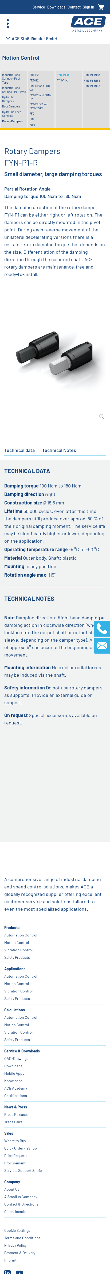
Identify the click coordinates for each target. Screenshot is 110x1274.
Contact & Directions (21, 1204)
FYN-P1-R (63, 74)
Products (11, 927)
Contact (74, 7)
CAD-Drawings (16, 1058)
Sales (8, 1133)
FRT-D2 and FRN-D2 (40, 97)
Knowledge (13, 1080)
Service (39, 7)
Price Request (15, 1155)
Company (12, 1182)
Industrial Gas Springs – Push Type (11, 78)
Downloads (56, 7)
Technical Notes (59, 450)
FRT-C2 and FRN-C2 (40, 87)
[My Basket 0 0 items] (101, 7)
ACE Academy (15, 1088)
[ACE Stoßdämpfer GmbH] (88, 24)
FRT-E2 (34, 74)
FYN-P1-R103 (92, 75)
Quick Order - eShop (20, 1148)
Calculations (14, 1010)
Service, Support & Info (23, 1170)
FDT (31, 119)
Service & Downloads (22, 1051)
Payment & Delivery (19, 1252)
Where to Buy (15, 1140)
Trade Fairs (13, 1122)
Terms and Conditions (22, 1238)
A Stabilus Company (20, 1196)
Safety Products (17, 957)
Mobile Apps (14, 1073)
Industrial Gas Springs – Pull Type (14, 89)
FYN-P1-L (62, 80)
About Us (11, 1189)
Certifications (15, 1095)
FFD (31, 113)
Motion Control (16, 942)
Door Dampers (11, 106)
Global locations (17, 1211)
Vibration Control (18, 950)
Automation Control (20, 935)
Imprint (10, 1260)
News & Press (15, 1107)
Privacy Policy (15, 1245)
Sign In (88, 7)
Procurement (15, 1163)
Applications (14, 968)
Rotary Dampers (12, 121)
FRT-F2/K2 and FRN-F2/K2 (38, 106)
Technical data (19, 450)
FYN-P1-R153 (92, 80)
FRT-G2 (34, 80)
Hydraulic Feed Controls (11, 113)
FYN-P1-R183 (92, 86)
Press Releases (16, 1114)
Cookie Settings (17, 1230)
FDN (32, 124)
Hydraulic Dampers (8, 98)
